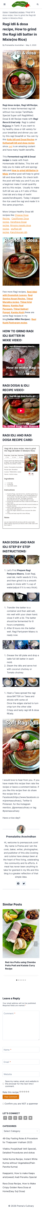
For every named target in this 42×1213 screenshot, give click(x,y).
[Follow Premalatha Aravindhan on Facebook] (18, 883)
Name (7, 1049)
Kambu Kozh (18, 312)
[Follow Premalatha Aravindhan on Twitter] (24, 883)
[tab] (16, 980)
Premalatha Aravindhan (14, 45)
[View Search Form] (37, 4)
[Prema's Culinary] (21, 4)
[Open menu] (5, 4)
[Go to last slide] (6, 943)
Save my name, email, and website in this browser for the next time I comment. (22, 1083)
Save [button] (29, 475)
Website (8, 1074)
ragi (10, 146)
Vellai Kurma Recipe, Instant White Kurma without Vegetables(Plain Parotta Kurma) (20, 1163)
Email (7, 1062)
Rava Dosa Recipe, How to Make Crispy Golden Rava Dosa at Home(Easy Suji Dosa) (19, 1187)
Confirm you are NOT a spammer (21, 1103)
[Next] (36, 943)
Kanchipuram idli (18, 232)
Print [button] (33, 475)
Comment (9, 1013)
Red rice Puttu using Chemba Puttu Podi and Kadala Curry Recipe (20, 965)
